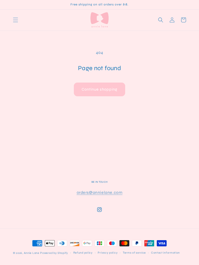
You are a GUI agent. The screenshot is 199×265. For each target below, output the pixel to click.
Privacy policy (108, 252)
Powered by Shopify (54, 253)
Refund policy (83, 252)
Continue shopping (99, 89)
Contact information (165, 252)
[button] (15, 20)
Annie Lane (31, 253)
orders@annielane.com (100, 192)
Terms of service (134, 252)
